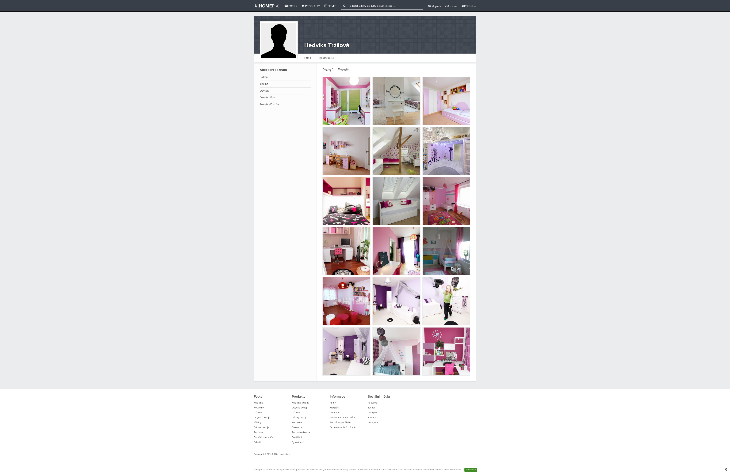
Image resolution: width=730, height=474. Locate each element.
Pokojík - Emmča (269, 104)
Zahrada (258, 432)
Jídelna (264, 84)
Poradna (452, 6)
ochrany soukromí (452, 470)
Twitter (371, 408)
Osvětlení (297, 437)
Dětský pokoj (299, 417)
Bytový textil (298, 442)
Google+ (372, 412)
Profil (307, 57)
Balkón (264, 77)
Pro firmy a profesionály (342, 417)
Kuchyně (258, 403)
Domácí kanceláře (263, 437)
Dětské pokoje (261, 427)
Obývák (264, 90)
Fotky (292, 6)
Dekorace (297, 427)
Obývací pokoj (299, 408)
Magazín (436, 6)
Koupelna (297, 422)
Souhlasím (471, 470)
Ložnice (258, 412)
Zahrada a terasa (301, 432)
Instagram (373, 422)
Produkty (312, 6)
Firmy (331, 6)
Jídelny (257, 422)
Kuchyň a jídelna (300, 403)
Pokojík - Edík (267, 97)
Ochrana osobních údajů (342, 427)
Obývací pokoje (262, 417)
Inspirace (326, 57)
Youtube (372, 417)
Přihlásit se (470, 6)
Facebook (373, 403)
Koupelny (259, 408)
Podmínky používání (340, 422)
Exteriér (258, 442)
